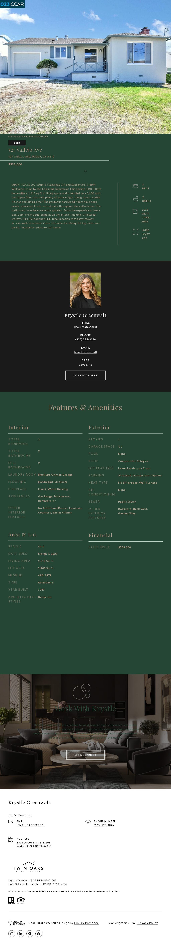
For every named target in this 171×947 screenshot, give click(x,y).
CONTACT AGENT (85, 375)
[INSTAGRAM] (11, 933)
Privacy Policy (147, 923)
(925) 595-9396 (85, 339)
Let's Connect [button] (85, 754)
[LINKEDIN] (20, 933)
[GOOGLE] (29, 933)
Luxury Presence (86, 923)
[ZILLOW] (38, 933)
